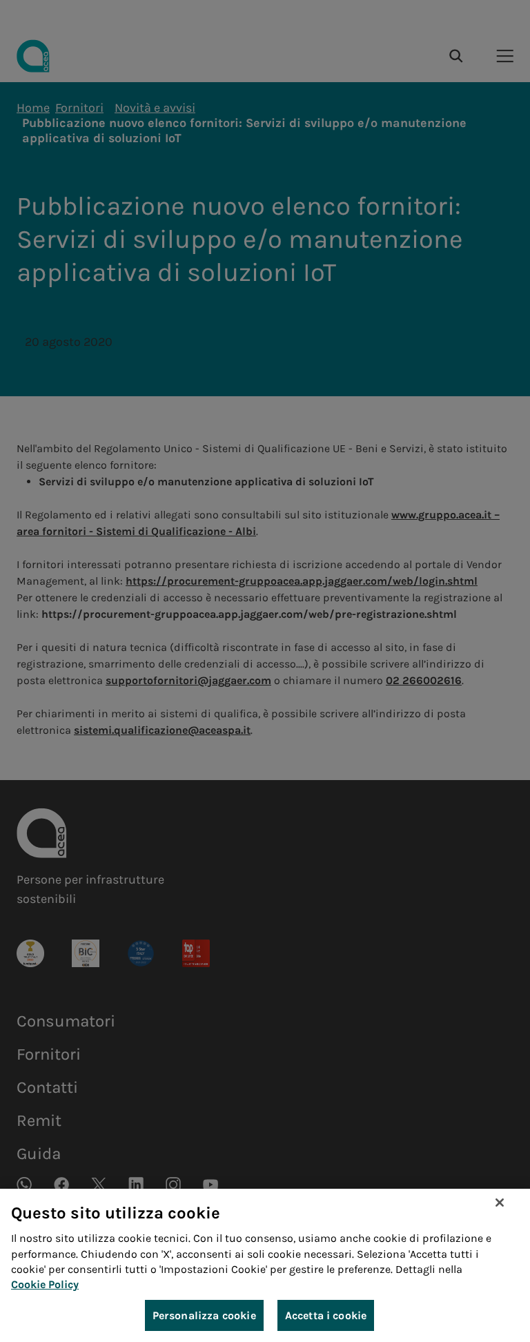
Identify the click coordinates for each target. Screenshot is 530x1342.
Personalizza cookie (204, 1315)
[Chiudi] (499, 1202)
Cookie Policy (45, 1284)
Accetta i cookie (326, 1315)
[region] (265, 1265)
